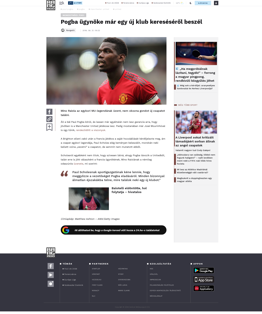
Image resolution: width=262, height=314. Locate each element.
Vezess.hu (96, 280)
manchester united (99, 9)
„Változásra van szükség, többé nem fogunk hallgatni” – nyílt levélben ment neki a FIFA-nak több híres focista (196, 159)
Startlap (96, 269)
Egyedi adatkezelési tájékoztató (165, 290)
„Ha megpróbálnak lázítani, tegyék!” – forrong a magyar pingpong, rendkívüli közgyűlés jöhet (195, 74)
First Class (97, 285)
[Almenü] (61, 3)
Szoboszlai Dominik (162, 3)
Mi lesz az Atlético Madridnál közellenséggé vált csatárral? (192, 171)
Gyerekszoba (124, 280)
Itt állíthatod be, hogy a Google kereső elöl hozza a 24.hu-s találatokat (117, 230)
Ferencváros (128, 3)
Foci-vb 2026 (113, 3)
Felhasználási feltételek (162, 285)
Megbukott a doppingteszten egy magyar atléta (194, 180)
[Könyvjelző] (49, 127)
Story (120, 274)
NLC (93, 296)
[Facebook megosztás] (49, 112)
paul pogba (67, 9)
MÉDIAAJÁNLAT (156, 296)
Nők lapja (122, 285)
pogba (82, 9)
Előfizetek (203, 3)
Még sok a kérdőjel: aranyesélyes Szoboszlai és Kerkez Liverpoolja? (196, 87)
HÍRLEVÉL (154, 274)
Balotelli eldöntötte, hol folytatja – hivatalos (129, 190)
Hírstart (96, 274)
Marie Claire (124, 290)
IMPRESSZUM (155, 280)
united (118, 9)
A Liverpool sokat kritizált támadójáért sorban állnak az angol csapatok (195, 141)
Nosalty (95, 290)
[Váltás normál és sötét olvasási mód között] (190, 3)
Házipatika (123, 269)
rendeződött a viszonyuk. (91, 130)
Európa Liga (144, 3)
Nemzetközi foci (73, 15)
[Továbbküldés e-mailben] (49, 119)
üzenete (78, 163)
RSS (151, 269)
